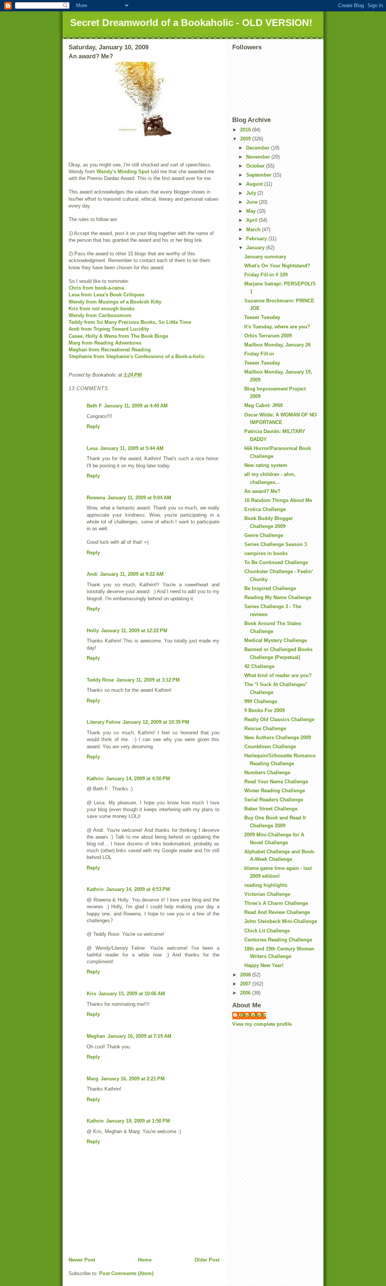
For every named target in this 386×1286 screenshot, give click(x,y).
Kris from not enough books (102, 308)
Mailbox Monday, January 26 (277, 345)
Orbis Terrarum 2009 (268, 336)
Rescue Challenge (265, 728)
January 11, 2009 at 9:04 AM (139, 497)
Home (145, 1260)
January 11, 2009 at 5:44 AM (132, 448)
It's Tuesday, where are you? (277, 327)
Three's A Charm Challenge (276, 903)
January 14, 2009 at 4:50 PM (138, 778)
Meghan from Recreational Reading (110, 349)
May (251, 211)
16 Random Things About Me (278, 500)
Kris (91, 993)
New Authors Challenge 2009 (277, 737)
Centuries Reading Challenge (278, 940)
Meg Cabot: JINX (263, 405)
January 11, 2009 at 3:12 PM (148, 680)
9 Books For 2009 (264, 710)
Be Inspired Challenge (270, 588)
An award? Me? (262, 491)
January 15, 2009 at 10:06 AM (131, 993)
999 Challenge (260, 701)
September (259, 175)
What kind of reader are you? (278, 675)
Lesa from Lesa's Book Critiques (106, 294)
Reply (93, 426)
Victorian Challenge (267, 894)
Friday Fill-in (259, 354)
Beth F (94, 406)
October (256, 166)
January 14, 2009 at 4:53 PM (138, 889)
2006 (246, 993)
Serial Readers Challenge (273, 799)
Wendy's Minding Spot (122, 171)
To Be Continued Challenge (276, 562)
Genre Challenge (263, 535)
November (258, 157)
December (258, 148)
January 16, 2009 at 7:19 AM (139, 1036)
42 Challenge (259, 666)
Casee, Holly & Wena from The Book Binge (118, 336)
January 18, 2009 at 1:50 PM (138, 1121)
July (251, 193)
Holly (93, 630)
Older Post (207, 1260)
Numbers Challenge (267, 772)
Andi (92, 574)
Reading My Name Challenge (277, 597)
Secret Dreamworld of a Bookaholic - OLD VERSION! (191, 22)
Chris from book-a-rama (96, 288)
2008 (246, 975)
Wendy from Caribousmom (100, 315)
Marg (92, 1079)
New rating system (265, 465)
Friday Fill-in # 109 (266, 275)
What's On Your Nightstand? (277, 265)
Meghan (96, 1036)
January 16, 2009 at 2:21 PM (133, 1079)
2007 (246, 984)
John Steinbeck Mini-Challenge (280, 921)
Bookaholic (253, 1015)
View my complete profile (262, 1024)
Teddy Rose (100, 680)
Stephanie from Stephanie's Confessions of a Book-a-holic (137, 356)
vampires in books (266, 553)
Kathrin (95, 778)
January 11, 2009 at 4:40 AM (136, 406)
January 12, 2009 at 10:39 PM (156, 722)
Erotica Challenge (265, 509)
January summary (265, 256)
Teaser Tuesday (262, 317)
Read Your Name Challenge (276, 781)
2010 (246, 130)
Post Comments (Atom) (126, 1273)
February (257, 238)
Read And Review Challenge (277, 912)
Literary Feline (103, 722)
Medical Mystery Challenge (275, 640)
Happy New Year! (263, 965)
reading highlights (265, 885)
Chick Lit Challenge (267, 931)
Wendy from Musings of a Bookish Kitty (115, 302)
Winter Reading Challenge (274, 790)
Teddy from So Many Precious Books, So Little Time (130, 322)
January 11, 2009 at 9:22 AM (132, 574)
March (254, 229)
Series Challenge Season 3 (275, 544)
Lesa (92, 448)
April (252, 220)
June (252, 202)
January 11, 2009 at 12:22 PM (134, 630)
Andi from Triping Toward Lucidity (109, 329)
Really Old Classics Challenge (279, 719)
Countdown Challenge (270, 746)
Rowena (96, 497)
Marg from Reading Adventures (105, 343)
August (255, 184)
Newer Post (82, 1260)
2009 (246, 139)
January (256, 247)
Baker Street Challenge (270, 809)
